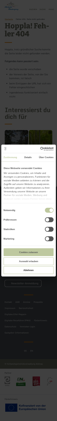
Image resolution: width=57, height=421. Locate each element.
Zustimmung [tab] (10, 157)
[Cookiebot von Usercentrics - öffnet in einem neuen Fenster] (41, 149)
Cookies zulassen (28, 252)
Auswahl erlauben (28, 261)
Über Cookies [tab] (46, 157)
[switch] (49, 219)
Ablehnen (28, 270)
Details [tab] (28, 157)
